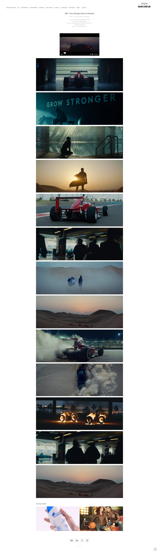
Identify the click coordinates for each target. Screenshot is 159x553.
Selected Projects (11, 7)
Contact (84, 7)
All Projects (64, 7)
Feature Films (24, 7)
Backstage (72, 7)
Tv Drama (56, 7)
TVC (19, 7)
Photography (34, 7)
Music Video (49, 7)
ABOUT (78, 7)
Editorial (41, 7)
